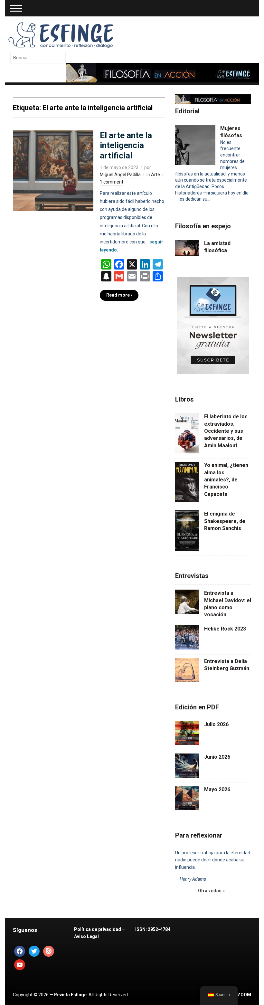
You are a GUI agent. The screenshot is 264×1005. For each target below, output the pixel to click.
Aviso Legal (86, 936)
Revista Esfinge (70, 994)
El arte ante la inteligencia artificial (126, 145)
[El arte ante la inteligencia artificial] (53, 170)
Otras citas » (211, 890)
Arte (155, 174)
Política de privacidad (97, 929)
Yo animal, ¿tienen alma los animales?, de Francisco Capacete (226, 479)
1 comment (111, 182)
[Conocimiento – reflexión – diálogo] (61, 33)
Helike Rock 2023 (225, 629)
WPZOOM (240, 994)
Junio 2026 (217, 757)
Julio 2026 (216, 724)
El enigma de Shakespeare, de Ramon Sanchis (224, 521)
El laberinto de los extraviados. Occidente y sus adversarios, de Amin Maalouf (226, 431)
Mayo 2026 (217, 789)
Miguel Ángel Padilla (120, 174)
